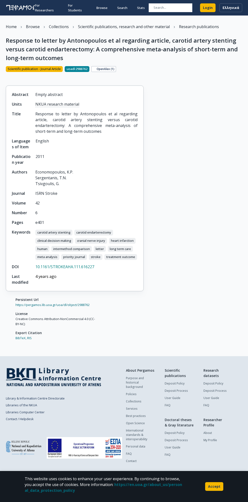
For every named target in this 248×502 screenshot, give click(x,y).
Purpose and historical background (135, 382)
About (207, 433)
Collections (133, 401)
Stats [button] (141, 8)
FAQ (129, 454)
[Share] (8, 77)
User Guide (172, 398)
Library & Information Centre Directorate (35, 398)
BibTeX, (21, 338)
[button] (53, 232)
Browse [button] (102, 8)
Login (208, 7)
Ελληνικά (231, 7)
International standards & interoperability (136, 434)
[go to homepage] (20, 7)
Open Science (135, 423)
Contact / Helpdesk (20, 419)
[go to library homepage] (53, 377)
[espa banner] (84, 448)
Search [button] (122, 8)
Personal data (135, 446)
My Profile (210, 440)
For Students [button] (75, 7)
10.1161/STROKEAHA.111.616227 (64, 266)
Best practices (136, 416)
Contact (131, 461)
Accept (214, 486)
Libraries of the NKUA (21, 405)
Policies (131, 394)
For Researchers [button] (44, 7)
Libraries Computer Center (25, 412)
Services (132, 409)
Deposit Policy (175, 383)
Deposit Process (176, 391)
